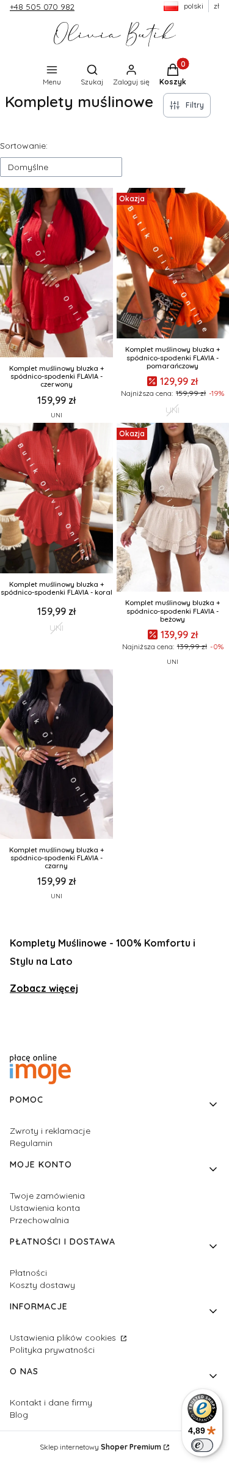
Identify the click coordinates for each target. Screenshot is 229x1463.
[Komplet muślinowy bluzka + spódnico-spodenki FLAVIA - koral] (56, 499)
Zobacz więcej (44, 988)
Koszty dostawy (42, 1284)
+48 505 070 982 (42, 7)
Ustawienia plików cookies (64, 1337)
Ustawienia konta (45, 1207)
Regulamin (31, 1142)
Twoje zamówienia (47, 1195)
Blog (19, 1414)
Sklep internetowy (100, 1446)
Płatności (28, 1272)
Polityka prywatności (52, 1349)
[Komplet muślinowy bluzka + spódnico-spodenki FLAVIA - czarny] (56, 755)
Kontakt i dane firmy (51, 1402)
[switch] (202, 1445)
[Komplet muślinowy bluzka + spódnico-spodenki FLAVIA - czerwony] (56, 274)
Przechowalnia (39, 1220)
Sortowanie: (24, 145)
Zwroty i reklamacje (50, 1130)
